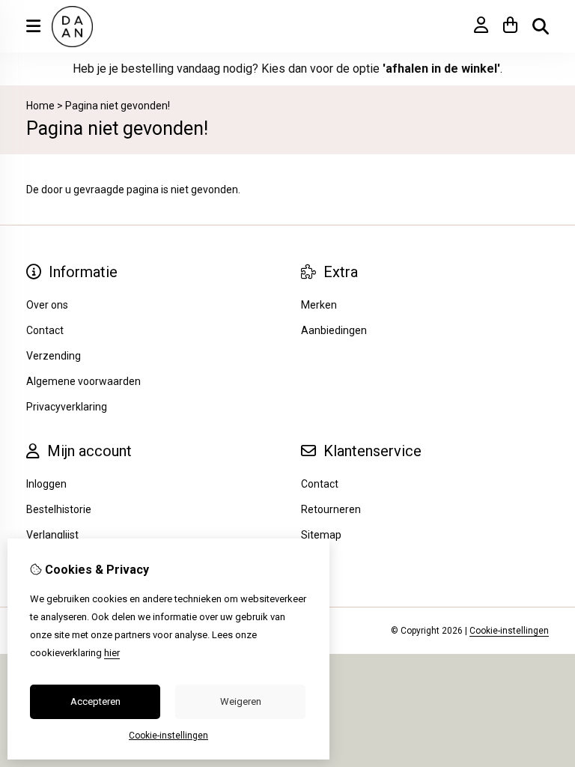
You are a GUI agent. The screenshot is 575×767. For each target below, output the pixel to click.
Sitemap (321, 535)
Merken (319, 305)
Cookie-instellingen (509, 630)
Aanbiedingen (334, 330)
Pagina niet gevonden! (117, 106)
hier (112, 652)
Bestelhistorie (58, 509)
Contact (319, 484)
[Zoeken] (540, 26)
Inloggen (46, 484)
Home (40, 106)
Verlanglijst (52, 535)
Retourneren (331, 509)
